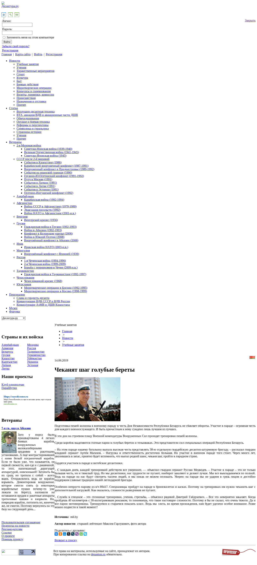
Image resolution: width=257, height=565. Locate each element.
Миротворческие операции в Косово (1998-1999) (55, 291)
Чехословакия (25, 277)
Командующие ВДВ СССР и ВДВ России (43, 301)
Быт (19, 81)
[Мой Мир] (64, 534)
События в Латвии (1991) (40, 182)
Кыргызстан (9, 361)
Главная (7, 54)
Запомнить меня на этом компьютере (30, 37)
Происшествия (26, 98)
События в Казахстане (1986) (43, 162)
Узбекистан (34, 358)
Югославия (24, 284)
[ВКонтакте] (56, 534)
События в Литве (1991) (39, 186)
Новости (14, 60)
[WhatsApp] (81, 534)
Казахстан (8, 358)
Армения (7, 348)
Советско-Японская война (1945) (45, 155)
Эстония (32, 365)
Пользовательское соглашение (21, 522)
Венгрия (22, 216)
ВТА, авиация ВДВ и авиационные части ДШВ (47, 115)
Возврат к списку (66, 540)
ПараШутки (9, 388)
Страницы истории (29, 131)
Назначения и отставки (31, 101)
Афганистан (24, 203)
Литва (5, 368)
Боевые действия (27, 84)
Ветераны (15, 142)
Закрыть (250, 20)
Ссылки (7, 532)
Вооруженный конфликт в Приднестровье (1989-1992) (59, 169)
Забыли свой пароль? (15, 46)
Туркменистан (36, 355)
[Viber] (77, 534)
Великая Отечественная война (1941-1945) (51, 152)
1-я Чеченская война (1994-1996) (45, 260)
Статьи (13, 108)
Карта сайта (22, 54)
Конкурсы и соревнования (34, 91)
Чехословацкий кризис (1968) (43, 281)
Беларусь (7, 351)
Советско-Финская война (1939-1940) (48, 148)
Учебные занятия (28, 64)
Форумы (14, 311)
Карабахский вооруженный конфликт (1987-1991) (56, 165)
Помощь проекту (12, 539)
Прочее (21, 104)
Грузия (21, 223)
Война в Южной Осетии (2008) (44, 237)
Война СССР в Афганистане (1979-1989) (50, 206)
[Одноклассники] (60, 534)
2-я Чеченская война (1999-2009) (45, 264)
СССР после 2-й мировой (33, 159)
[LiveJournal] (73, 534)
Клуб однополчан (13, 384)
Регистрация (10, 50)
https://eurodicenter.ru (13, 399)
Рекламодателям (12, 529)
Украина (32, 361)
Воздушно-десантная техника (36, 111)
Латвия (6, 365)
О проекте (8, 536)
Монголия (23, 250)
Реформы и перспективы (33, 125)
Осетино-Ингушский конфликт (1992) (48, 192)
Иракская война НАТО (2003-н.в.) (46, 247)
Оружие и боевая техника (33, 121)
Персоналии (17, 294)
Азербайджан (25, 196)
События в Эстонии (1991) (41, 189)
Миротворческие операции (34, 87)
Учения (21, 67)
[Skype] (85, 534)
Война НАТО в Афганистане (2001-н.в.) (50, 213)
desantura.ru (98, 554)
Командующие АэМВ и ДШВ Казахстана (43, 304)
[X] (68, 534)
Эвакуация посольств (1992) (42, 209)
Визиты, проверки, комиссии (35, 94)
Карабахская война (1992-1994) (44, 199)
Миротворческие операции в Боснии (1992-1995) (55, 287)
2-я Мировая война (29, 145)
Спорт (21, 74)
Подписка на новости (15, 525)
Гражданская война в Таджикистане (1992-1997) (55, 274)
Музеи (13, 308)
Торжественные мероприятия (35, 70)
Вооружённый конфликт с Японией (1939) (51, 253)
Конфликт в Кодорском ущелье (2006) (48, 233)
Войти (38, 54)
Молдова (33, 344)
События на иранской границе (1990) (48, 172)
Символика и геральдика (33, 128)
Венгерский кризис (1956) (41, 220)
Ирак (20, 243)
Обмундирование (28, 118)
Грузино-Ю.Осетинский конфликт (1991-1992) (54, 176)
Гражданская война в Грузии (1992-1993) (50, 226)
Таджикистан (25, 270)
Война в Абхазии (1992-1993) (43, 230)
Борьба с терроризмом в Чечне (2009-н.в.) (51, 267)
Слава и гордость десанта (33, 298)
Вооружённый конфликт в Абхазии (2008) (51, 240)
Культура (22, 77)
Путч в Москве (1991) (38, 179)
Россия (21, 257)
